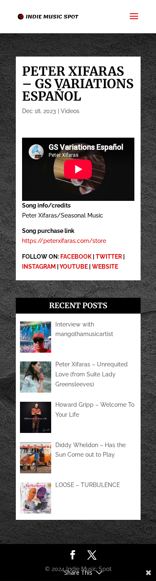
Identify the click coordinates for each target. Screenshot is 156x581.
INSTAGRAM (39, 266)
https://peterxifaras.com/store (64, 240)
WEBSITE (105, 266)
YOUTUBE (73, 266)
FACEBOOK (76, 256)
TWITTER (109, 256)
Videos (70, 111)
